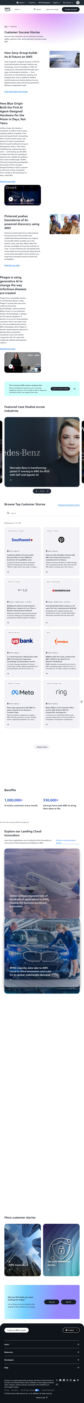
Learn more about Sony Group (16, 91)
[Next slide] (48, 491)
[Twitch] (71, 1380)
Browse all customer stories (69, 505)
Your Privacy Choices (28, 1390)
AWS (6, 26)
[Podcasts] (78, 1380)
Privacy (6, 1390)
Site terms (14, 1390)
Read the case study (7, 181)
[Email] (57, 1385)
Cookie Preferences (47, 1390)
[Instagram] (67, 1380)
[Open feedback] (82, 702)
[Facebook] (60, 1380)
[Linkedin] (64, 1380)
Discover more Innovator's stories (66, 841)
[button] (71, 9)
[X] (57, 1380)
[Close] (74, 388)
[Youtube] (74, 1380)
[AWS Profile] (78, 2)
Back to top (40, 1397)
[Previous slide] (35, 491)
